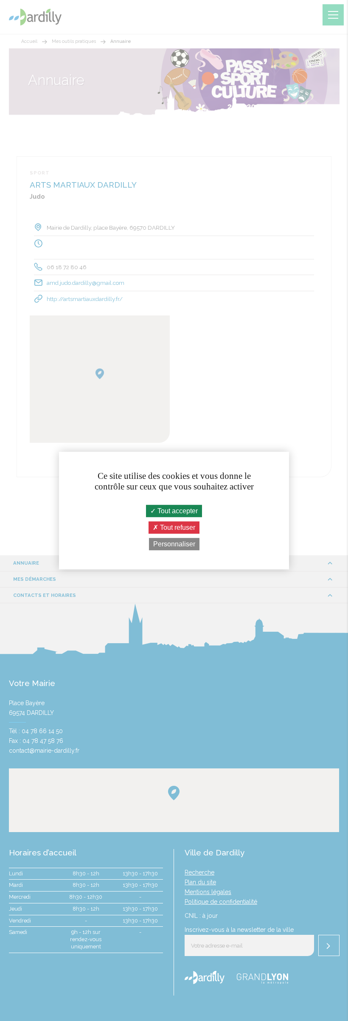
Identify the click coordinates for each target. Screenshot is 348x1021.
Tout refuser (176, 527)
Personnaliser (174, 544)
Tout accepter (177, 511)
